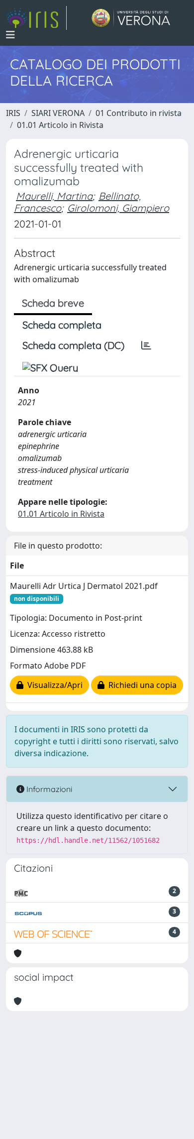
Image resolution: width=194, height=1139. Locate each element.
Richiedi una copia (140, 685)
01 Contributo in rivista (139, 113)
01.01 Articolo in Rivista (60, 124)
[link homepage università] (131, 18)
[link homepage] (36, 18)
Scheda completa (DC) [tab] (73, 345)
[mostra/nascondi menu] (10, 35)
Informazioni (48, 789)
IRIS (13, 113)
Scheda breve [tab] (53, 303)
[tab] (146, 345)
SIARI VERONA (58, 113)
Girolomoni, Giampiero (118, 208)
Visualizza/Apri (53, 685)
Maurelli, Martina (54, 196)
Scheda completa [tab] (61, 325)
